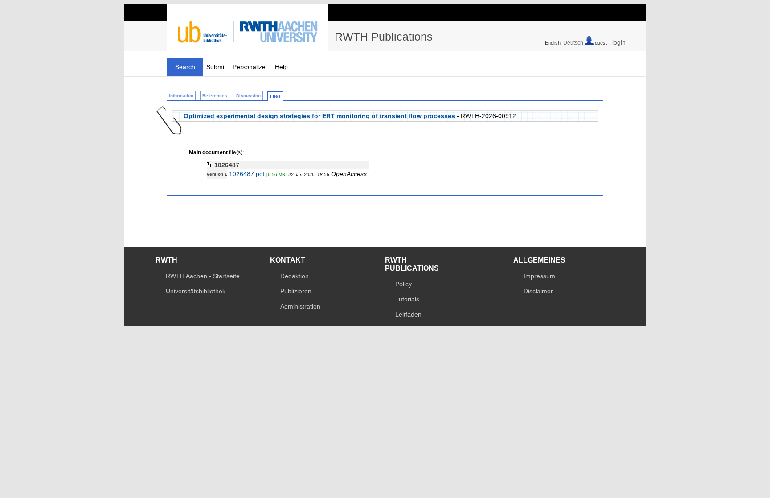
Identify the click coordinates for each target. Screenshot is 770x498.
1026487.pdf (247, 173)
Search (185, 66)
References (214, 95)
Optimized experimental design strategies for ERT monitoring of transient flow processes (319, 115)
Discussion (248, 95)
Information (181, 95)
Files (275, 96)
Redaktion (294, 276)
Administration (300, 306)
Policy (403, 284)
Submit (216, 66)
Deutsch (573, 43)
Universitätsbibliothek (195, 291)
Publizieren (295, 291)
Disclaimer (538, 291)
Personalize (249, 66)
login (619, 42)
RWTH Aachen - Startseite (203, 276)
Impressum (539, 276)
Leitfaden (408, 314)
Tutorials (407, 299)
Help (281, 66)
